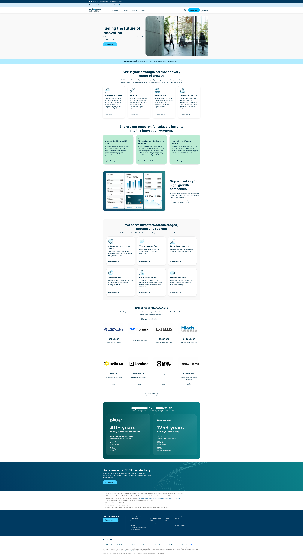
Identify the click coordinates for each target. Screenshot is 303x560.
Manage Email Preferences (157, 544)
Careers (167, 518)
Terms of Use (106, 544)
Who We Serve (114, 10)
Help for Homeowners (122, 544)
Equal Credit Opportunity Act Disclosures (139, 544)
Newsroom (167, 523)
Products (125, 10)
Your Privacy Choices (185, 544)
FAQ (166, 520)
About (143, 10)
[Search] (185, 10)
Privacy (113, 544)
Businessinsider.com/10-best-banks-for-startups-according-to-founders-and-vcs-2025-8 (160, 498)
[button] (154, 319)
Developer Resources (180, 525)
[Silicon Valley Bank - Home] (96, 10)
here (120, 5)
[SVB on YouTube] (111, 539)
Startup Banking (134, 518)
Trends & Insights (154, 516)
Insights (134, 10)
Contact (176, 520)
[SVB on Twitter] (107, 539)
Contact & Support (179, 516)
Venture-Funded (134, 520)
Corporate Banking (135, 523)
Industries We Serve (135, 529)
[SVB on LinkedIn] (103, 539)
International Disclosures (171, 544)
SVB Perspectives (154, 520)
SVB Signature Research (155, 518)
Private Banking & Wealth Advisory (138, 527)
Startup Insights (153, 523)
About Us (167, 516)
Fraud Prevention (179, 523)
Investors (133, 525)
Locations (177, 518)
